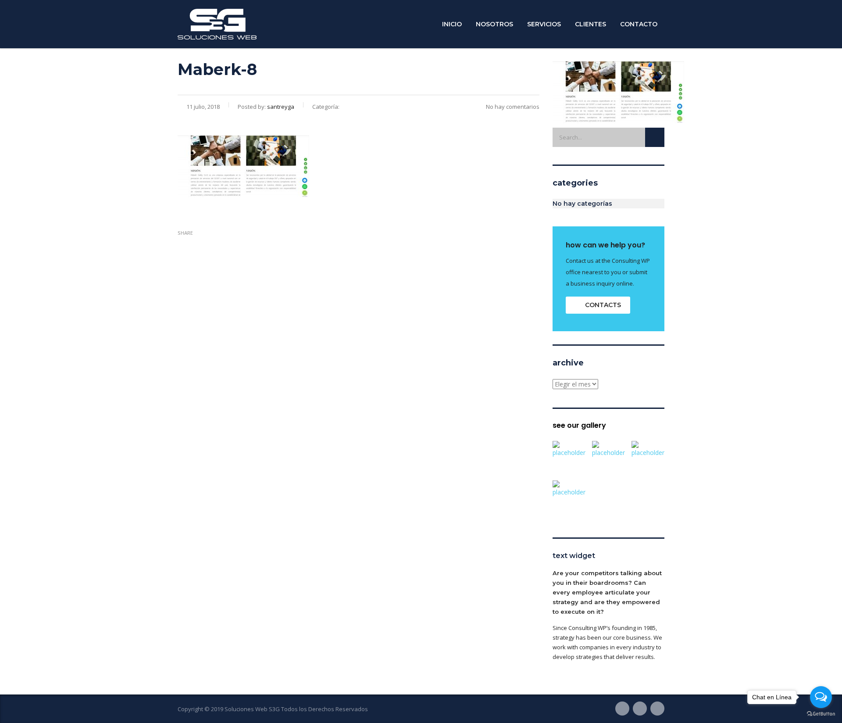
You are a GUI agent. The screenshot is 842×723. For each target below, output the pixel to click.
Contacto (638, 24)
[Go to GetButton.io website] (821, 714)
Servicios (544, 24)
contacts (603, 305)
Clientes (590, 24)
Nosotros (494, 24)
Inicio (452, 24)
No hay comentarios (512, 107)
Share (185, 232)
